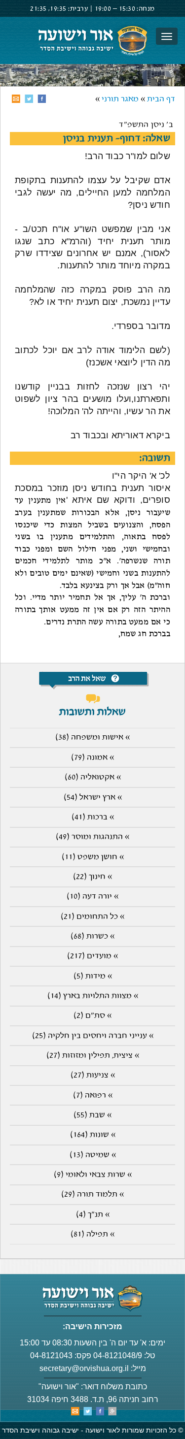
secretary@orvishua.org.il (84, 1368)
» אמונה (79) (92, 757)
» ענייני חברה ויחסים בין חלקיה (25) (92, 1036)
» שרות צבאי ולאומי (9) (93, 1174)
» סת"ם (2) (92, 1015)
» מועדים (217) (92, 956)
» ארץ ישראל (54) (93, 797)
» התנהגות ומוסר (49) (92, 837)
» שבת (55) (92, 1115)
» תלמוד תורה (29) (92, 1194)
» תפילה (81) (92, 1234)
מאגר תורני (120, 99)
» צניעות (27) (93, 1075)
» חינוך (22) (92, 877)
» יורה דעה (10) (92, 896)
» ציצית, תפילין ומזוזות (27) (92, 1055)
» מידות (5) (93, 976)
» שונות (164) (92, 1135)
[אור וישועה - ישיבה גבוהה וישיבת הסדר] (92, 40)
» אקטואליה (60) (93, 777)
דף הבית (161, 99)
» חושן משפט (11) (93, 857)
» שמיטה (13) (93, 1155)
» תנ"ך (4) (93, 1214)
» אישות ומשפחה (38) (92, 737)
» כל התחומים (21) (92, 916)
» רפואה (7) (92, 1095)
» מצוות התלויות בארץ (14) (92, 996)
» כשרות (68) (92, 936)
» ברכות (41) (93, 817)
